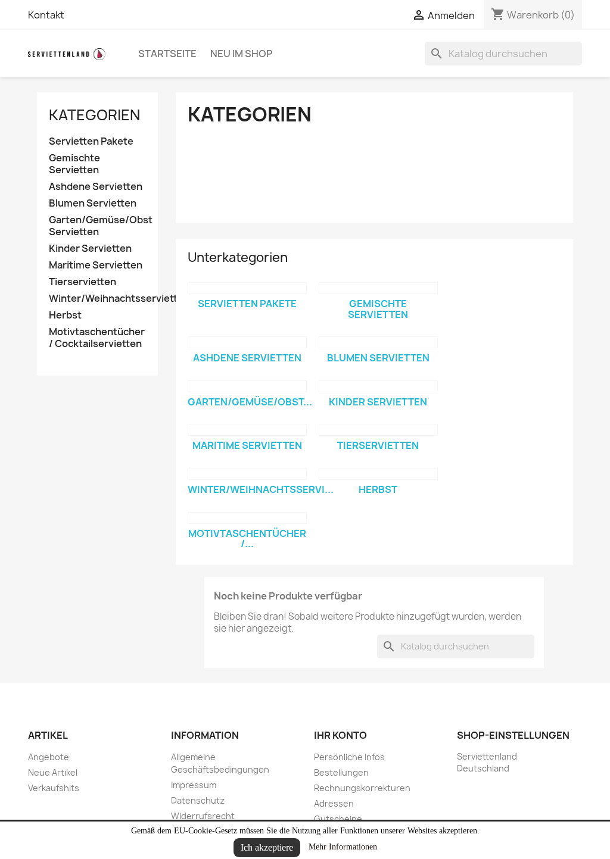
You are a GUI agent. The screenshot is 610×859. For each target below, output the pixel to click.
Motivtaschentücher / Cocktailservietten (97, 338)
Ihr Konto (340, 735)
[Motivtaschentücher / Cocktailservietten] (247, 518)
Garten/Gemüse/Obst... (250, 401)
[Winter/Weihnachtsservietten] (247, 474)
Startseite (167, 53)
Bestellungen (341, 772)
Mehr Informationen (343, 846)
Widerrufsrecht (203, 815)
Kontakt (46, 14)
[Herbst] (378, 474)
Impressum (193, 785)
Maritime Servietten (95, 265)
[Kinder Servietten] (378, 386)
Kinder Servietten (90, 248)
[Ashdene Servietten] (247, 342)
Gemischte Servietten (74, 164)
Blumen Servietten (92, 203)
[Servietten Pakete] (247, 288)
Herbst (65, 315)
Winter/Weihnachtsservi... (261, 489)
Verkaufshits (53, 788)
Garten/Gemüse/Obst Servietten (97, 226)
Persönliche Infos (349, 757)
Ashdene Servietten (95, 186)
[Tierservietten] (378, 430)
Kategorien (94, 115)
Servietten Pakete (91, 141)
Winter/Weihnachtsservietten (97, 298)
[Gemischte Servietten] (378, 288)
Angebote (48, 757)
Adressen (334, 803)
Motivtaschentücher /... (247, 539)
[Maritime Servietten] (247, 430)
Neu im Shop (241, 53)
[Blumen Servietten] (378, 342)
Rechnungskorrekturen (362, 788)
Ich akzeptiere (267, 847)
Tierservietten (82, 282)
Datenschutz (198, 800)
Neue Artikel (52, 772)
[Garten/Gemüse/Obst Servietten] (247, 386)
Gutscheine (338, 818)
